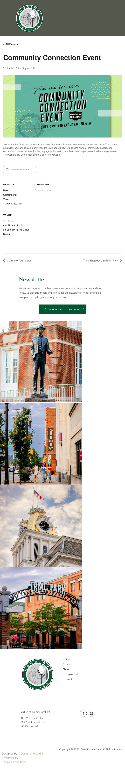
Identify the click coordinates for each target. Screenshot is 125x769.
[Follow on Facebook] (83, 713)
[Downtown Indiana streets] (41, 483)
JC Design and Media (30, 753)
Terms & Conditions (14, 762)
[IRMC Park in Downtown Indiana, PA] (41, 647)
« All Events (10, 44)
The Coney (9, 221)
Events (66, 664)
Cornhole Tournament (19, 260)
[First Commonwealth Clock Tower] (41, 565)
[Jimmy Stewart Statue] (41, 401)
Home (66, 659)
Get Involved (70, 674)
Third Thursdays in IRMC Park (101, 260)
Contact (67, 679)
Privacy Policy (10, 758)
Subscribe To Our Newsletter (62, 309)
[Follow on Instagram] (91, 713)
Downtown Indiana (44, 190)
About (65, 669)
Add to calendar (20, 169)
